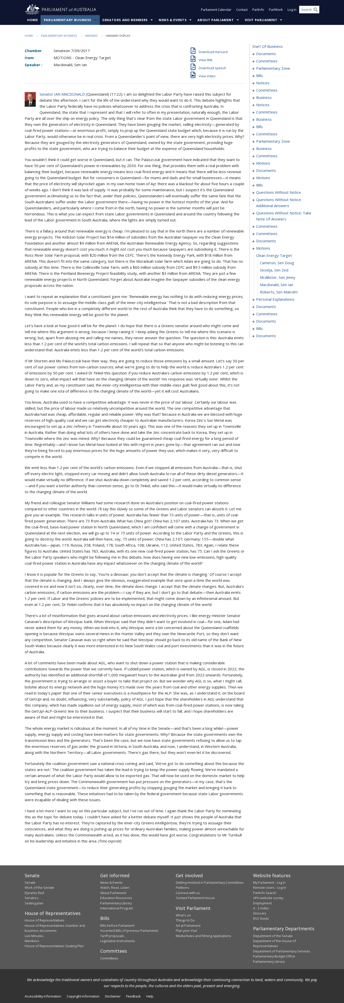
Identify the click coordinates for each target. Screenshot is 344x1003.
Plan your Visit (186, 930)
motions (263, 163)
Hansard (91, 35)
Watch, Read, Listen (114, 887)
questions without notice (278, 192)
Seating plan (34, 903)
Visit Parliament (261, 20)
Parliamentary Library (116, 903)
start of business (267, 46)
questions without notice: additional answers (279, 202)
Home (32, 20)
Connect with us (188, 893)
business (264, 97)
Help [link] (149, 996)
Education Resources (116, 898)
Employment (262, 903)
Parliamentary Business (67, 20)
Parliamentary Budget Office (274, 956)
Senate (30, 882)
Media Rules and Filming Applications (203, 936)
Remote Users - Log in (269, 887)
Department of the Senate (273, 936)
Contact (242, 9)
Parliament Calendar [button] (216, 9)
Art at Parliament (188, 925)
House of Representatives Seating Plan (54, 946)
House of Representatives (44, 920)
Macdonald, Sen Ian (276, 284)
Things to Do (185, 920)
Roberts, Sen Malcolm (279, 291)
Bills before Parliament (117, 925)
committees (267, 60)
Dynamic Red (34, 893)
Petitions (182, 887)
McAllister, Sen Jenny (277, 277)
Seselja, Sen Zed (274, 270)
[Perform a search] (315, 9)
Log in (292, 9)
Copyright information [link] (83, 996)
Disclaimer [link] (113, 996)
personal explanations (275, 299)
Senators (32, 898)
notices (262, 82)
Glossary (259, 913)
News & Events (173, 20)
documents (266, 53)
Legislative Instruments (117, 941)
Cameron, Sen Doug (277, 262)
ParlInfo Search (264, 893)
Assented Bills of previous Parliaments (129, 930)
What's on (183, 915)
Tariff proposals (112, 936)
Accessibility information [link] (43, 996)
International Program (116, 908)
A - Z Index (261, 908)
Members (32, 941)
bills (259, 75)
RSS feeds (261, 918)
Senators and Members (125, 20)
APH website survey (268, 898)
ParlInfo (258, 9)
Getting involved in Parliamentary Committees (210, 882)
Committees (109, 958)
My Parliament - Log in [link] (269, 882)
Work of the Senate (39, 887)
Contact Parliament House (195, 898)
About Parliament (215, 20)
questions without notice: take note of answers (283, 215)
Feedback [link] (133, 996)
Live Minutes (34, 936)
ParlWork (276, 9)
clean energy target (274, 255)
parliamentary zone (273, 68)
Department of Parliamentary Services (281, 951)
